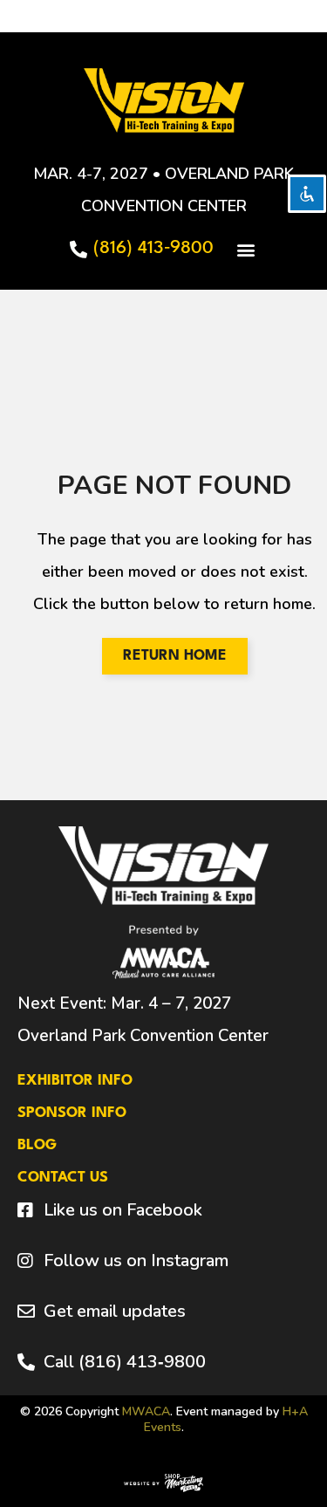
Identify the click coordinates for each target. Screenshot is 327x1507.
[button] (245, 249)
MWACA (146, 1411)
